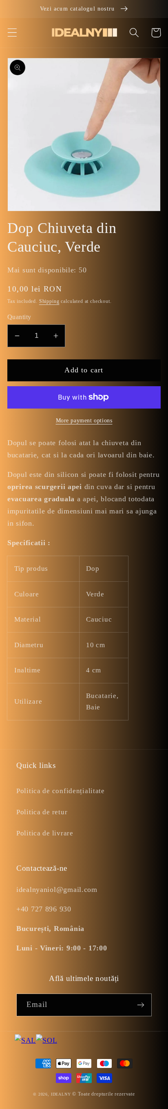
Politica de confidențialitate (60, 791)
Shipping (49, 301)
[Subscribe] (140, 1005)
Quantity (19, 316)
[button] (12, 32)
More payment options (84, 420)
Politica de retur (41, 812)
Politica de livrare (44, 833)
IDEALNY (61, 1094)
